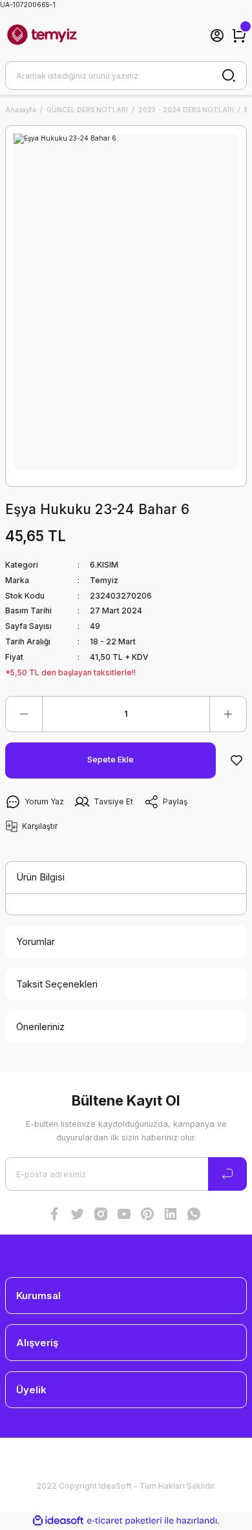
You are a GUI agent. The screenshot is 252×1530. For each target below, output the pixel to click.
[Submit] (227, 1174)
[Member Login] (217, 35)
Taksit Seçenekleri (57, 984)
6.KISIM (104, 565)
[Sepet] (239, 35)
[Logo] (42, 35)
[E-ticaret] (124, 1520)
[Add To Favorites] (236, 760)
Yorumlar (35, 941)
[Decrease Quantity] (24, 714)
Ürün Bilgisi (40, 877)
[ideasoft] (58, 1521)
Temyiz (104, 580)
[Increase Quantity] (228, 714)
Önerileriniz (40, 1026)
